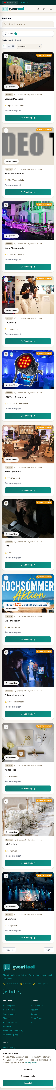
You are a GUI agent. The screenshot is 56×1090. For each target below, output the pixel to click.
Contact (34, 1014)
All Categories (9, 1005)
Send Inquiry (29, 117)
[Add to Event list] (6, 56)
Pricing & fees (36, 1018)
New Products (9, 1010)
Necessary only (28, 1076)
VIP (32, 1022)
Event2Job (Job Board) (13, 1030)
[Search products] (38, 9)
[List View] (9, 46)
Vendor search (9, 1014)
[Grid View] (4, 46)
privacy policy (31, 1063)
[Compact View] (13, 46)
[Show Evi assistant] (45, 9)
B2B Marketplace (10, 1035)
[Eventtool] (13, 8)
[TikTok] (18, 991)
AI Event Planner (10, 1022)
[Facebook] (5, 991)
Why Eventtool (37, 1005)
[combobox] (28, 24)
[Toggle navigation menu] (51, 9)
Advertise (7, 1026)
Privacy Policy (9, 1047)
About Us (35, 1010)
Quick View (12, 87)
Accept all (28, 1083)
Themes (6, 1018)
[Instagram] (12, 991)
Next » (49, 950)
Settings (28, 1069)
